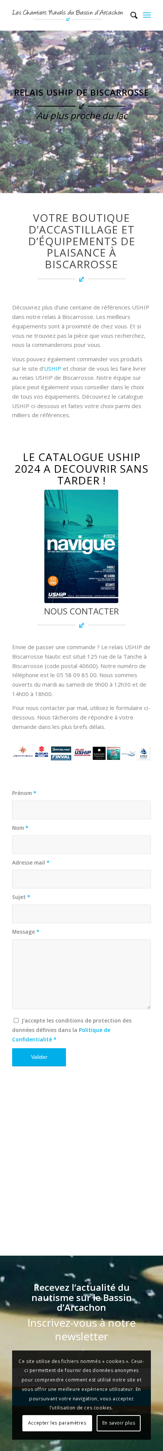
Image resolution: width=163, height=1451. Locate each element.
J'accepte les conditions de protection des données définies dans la (72, 1030)
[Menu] (147, 15)
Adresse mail (31, 862)
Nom (20, 827)
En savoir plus (118, 1423)
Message (25, 931)
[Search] (130, 15)
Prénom (24, 793)
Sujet (21, 896)
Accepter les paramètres (57, 1423)
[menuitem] (130, 15)
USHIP (52, 368)
